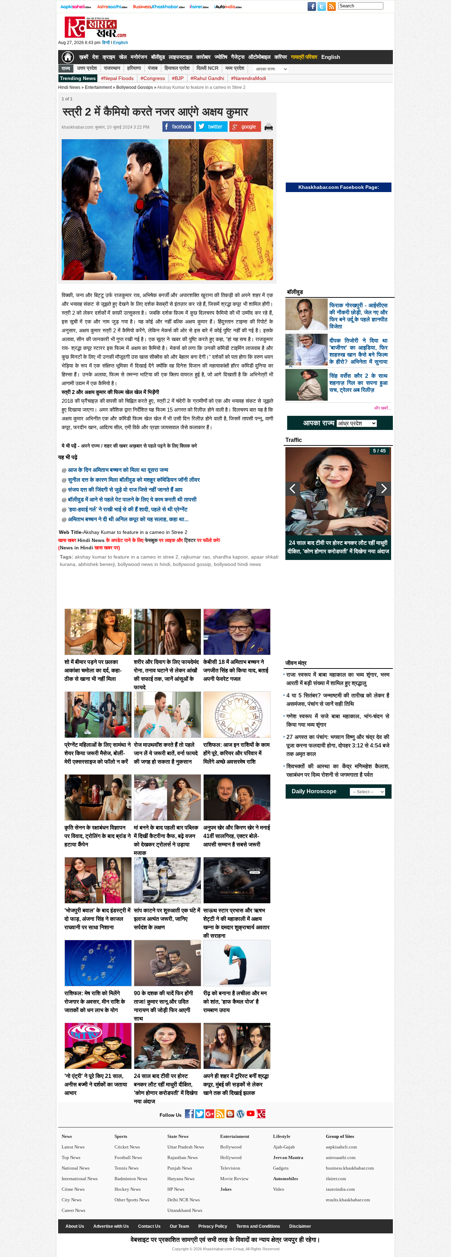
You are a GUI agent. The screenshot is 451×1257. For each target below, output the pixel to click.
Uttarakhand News (184, 1210)
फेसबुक (151, 540)
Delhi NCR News (183, 1199)
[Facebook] (189, 1116)
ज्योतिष (221, 57)
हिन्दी (106, 42)
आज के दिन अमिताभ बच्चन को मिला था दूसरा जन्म (118, 470)
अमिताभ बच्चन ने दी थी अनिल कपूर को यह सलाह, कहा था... (128, 519)
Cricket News (127, 1147)
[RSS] (220, 1116)
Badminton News (131, 1178)
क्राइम (109, 57)
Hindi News (69, 87)
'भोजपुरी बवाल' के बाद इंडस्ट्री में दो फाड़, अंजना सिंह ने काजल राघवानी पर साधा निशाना (97, 918)
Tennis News (126, 1168)
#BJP (178, 78)
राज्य (66, 68)
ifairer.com (336, 1178)
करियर (280, 57)
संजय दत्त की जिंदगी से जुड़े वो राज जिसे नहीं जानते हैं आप (125, 490)
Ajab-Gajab (284, 1147)
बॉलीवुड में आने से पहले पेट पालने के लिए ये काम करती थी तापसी (132, 500)
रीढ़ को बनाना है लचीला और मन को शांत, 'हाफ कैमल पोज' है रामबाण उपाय (235, 1001)
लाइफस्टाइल (180, 57)
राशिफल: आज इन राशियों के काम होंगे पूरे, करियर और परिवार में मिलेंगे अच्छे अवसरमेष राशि (236, 753)
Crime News (73, 1189)
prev (292, 489)
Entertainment (234, 1136)
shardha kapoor (230, 557)
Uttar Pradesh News (185, 1147)
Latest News (73, 1147)
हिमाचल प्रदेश (177, 68)
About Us (75, 1226)
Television (230, 1168)
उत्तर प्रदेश (87, 68)
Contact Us (149, 1226)
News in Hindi (76, 547)
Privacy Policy (212, 1226)
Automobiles (285, 1178)
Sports (121, 1136)
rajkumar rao (195, 557)
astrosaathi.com (341, 1157)
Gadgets (281, 1168)
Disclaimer (300, 1226)
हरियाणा (134, 68)
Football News (128, 1157)
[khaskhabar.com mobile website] (261, 1116)
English (120, 42)
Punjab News (179, 1168)
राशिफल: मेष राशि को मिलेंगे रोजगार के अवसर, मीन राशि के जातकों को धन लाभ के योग (94, 1001)
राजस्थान (112, 68)
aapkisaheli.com (341, 1147)
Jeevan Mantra (288, 1157)
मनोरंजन (139, 57)
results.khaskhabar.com (348, 1199)
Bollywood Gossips (134, 87)
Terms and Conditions (258, 1226)
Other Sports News (132, 1199)
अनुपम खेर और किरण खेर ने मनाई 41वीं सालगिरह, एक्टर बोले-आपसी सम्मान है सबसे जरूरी (236, 836)
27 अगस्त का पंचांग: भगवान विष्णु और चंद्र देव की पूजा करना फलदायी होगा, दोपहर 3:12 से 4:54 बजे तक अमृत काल (337, 745)
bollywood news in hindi (144, 564)
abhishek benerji (96, 564)
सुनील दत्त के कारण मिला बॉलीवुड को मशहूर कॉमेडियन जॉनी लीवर (134, 480)
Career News (73, 1210)
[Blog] (230, 1116)
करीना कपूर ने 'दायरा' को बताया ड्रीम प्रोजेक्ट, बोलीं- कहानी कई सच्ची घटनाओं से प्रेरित (338, 547)
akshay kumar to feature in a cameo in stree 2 (126, 557)
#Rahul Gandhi (207, 78)
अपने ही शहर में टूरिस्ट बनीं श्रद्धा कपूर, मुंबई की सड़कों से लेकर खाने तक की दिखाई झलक (236, 1084)
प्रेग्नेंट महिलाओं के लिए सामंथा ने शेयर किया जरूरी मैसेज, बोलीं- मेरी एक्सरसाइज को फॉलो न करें (97, 753)
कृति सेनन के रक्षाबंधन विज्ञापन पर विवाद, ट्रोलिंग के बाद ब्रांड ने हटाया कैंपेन (97, 836)
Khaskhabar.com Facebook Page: (338, 187)
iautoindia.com (340, 1189)
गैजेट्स (238, 57)
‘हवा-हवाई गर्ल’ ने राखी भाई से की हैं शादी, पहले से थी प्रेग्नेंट (127, 509)
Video (278, 1189)
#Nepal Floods (117, 78)
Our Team (179, 1226)
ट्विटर (190, 540)
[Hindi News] (95, 36)
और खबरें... (382, 408)
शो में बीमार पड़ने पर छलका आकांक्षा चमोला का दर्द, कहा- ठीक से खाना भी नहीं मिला (93, 670)
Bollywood (231, 1147)
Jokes (225, 1189)
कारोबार (203, 57)
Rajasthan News (182, 1157)
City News (71, 1199)
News (67, 1136)
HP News (175, 1189)
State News (178, 1136)
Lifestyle (281, 1136)
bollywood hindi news (237, 564)
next (383, 489)
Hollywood (231, 1157)
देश (95, 57)
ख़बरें (83, 57)
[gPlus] (209, 1116)
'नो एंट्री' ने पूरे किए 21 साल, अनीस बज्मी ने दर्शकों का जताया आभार (95, 1084)
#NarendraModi (248, 78)
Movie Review (234, 1178)
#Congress (153, 78)
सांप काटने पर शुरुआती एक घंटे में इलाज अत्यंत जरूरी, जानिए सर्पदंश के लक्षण (167, 918)
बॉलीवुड (158, 57)
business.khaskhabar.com (350, 1168)
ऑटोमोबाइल (259, 57)
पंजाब (152, 68)
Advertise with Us (111, 1226)
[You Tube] (250, 1116)
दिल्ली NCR (207, 68)
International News (80, 1178)
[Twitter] (199, 1116)
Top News (71, 1157)
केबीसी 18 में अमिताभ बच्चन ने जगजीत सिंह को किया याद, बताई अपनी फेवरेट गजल (235, 670)
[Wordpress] (240, 1116)
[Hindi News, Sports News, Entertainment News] (68, 57)
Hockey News (128, 1189)
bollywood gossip (192, 564)
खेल (123, 57)
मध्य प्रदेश (235, 68)
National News (75, 1168)
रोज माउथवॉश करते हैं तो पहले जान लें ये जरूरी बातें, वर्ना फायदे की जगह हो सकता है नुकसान (166, 753)
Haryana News (180, 1178)
